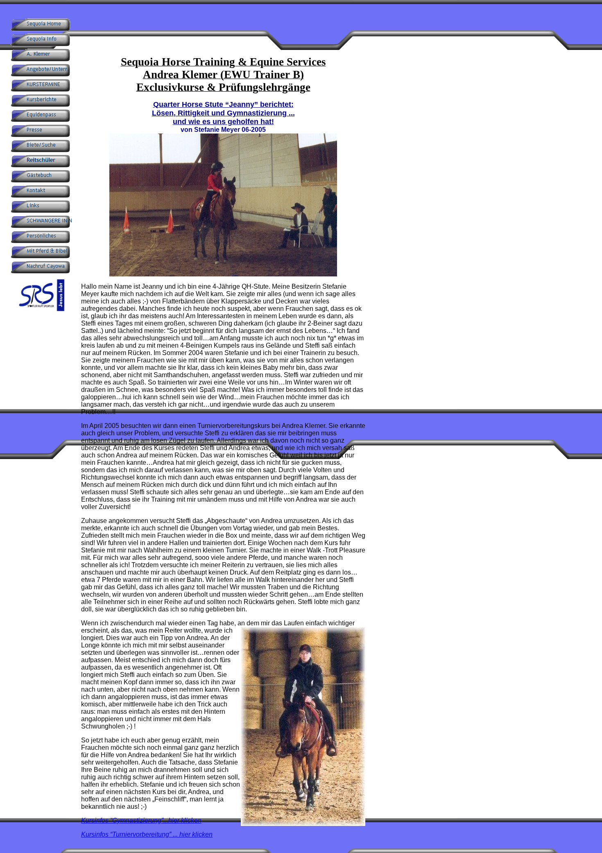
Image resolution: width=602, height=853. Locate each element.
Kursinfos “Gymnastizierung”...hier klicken (141, 820)
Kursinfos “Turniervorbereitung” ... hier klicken (147, 834)
